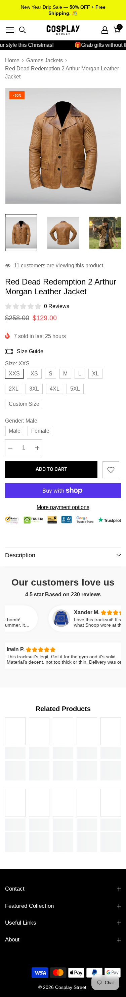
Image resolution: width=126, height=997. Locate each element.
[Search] (22, 30)
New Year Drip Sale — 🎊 (63, 10)
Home (12, 60)
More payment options (63, 507)
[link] (15, 753)
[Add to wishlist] (110, 469)
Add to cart (51, 469)
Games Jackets (44, 60)
